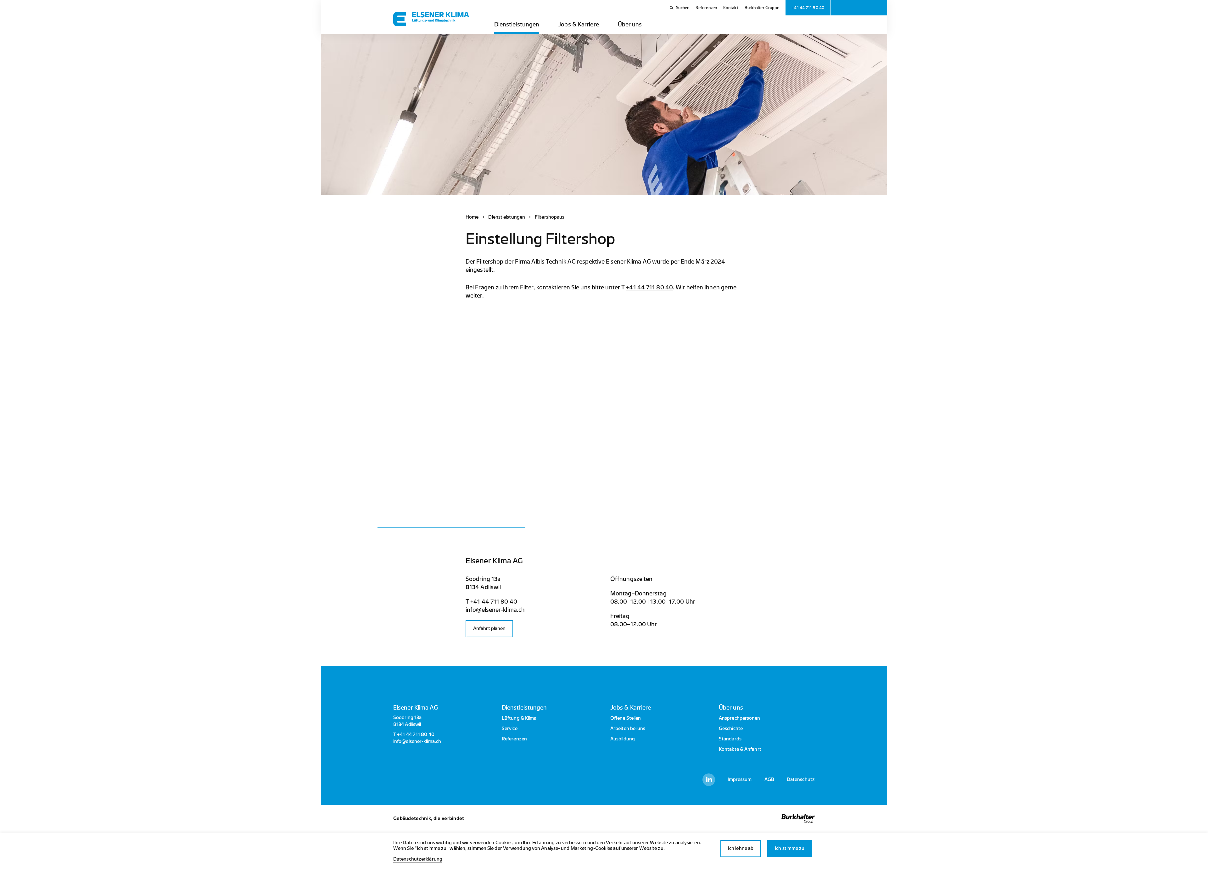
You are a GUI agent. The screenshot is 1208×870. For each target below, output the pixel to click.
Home (472, 217)
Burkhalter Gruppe (762, 7)
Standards (730, 739)
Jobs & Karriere (578, 24)
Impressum (740, 779)
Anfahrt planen (489, 628)
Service (509, 728)
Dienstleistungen (517, 24)
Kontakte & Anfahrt (740, 749)
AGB (769, 779)
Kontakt (730, 7)
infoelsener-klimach (495, 610)
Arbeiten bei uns (628, 728)
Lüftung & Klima (519, 718)
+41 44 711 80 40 (649, 287)
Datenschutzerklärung (417, 859)
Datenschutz (801, 779)
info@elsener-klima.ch (417, 741)
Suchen (682, 7)
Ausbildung (622, 739)
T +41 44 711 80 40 (491, 602)
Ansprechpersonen (739, 718)
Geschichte (731, 728)
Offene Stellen (625, 718)
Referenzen (706, 7)
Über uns (630, 24)
